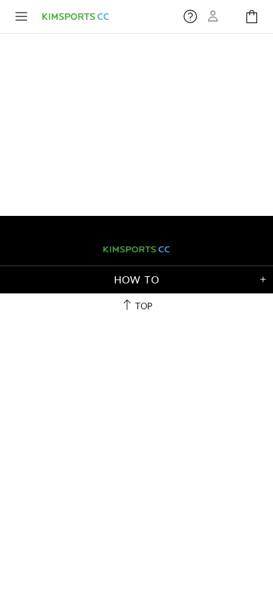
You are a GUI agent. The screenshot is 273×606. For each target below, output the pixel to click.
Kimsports (75, 16)
